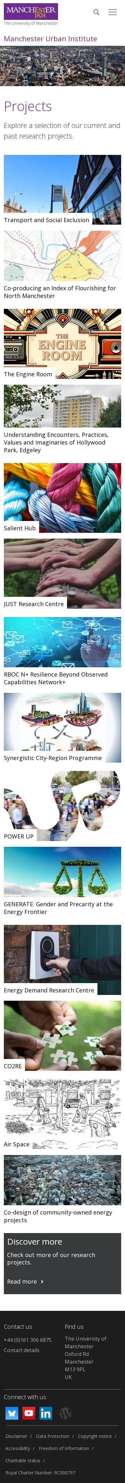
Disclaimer (16, 1436)
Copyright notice (95, 1436)
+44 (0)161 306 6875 (28, 1339)
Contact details (21, 1350)
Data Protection (52, 1436)
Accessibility (17, 1448)
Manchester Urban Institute (50, 38)
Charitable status (22, 1460)
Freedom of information (64, 1448)
